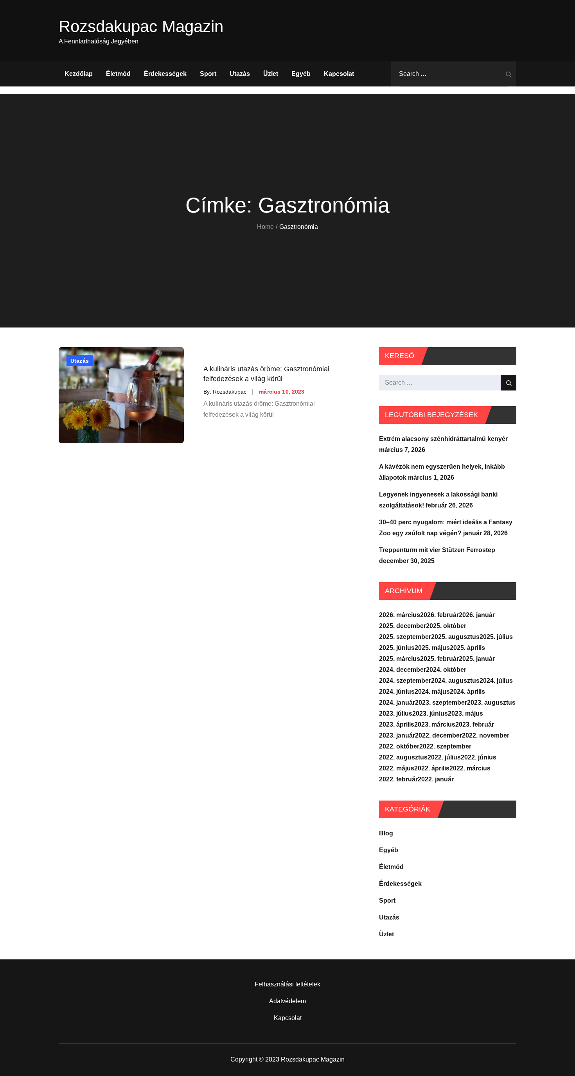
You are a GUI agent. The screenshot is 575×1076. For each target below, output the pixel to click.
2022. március (470, 768)
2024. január (397, 702)
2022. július (444, 757)
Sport (208, 73)
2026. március (399, 615)
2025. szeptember (405, 636)
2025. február (439, 658)
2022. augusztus (403, 757)
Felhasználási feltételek (287, 984)
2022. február (398, 779)
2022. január (436, 779)
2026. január (477, 615)
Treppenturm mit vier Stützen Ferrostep (437, 550)
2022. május (396, 768)
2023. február (474, 724)
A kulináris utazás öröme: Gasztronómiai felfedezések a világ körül (266, 373)
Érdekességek (165, 73)
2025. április (467, 647)
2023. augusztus (491, 702)
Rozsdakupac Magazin (141, 26)
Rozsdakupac (229, 392)
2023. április (396, 724)
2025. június (397, 647)
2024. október (446, 669)
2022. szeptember (445, 746)
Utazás (240, 73)
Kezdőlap (79, 73)
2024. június (397, 691)
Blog (386, 833)
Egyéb (301, 73)
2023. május (465, 713)
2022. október (399, 746)
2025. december (402, 626)
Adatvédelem (287, 1001)
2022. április (431, 768)
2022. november (485, 735)
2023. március (434, 724)
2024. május (432, 691)
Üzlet (270, 73)
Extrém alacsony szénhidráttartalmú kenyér (443, 438)
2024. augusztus (455, 680)
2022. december (438, 735)
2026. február (439, 615)
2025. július (496, 636)
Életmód (118, 73)
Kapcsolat (339, 73)
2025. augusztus (455, 636)
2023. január (397, 735)
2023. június (430, 713)
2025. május (432, 647)
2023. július (395, 713)
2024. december (402, 669)
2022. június (478, 757)
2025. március (399, 658)
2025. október (446, 626)
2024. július (496, 680)
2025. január (477, 658)
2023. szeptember (441, 702)
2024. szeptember (405, 680)
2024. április (467, 691)
